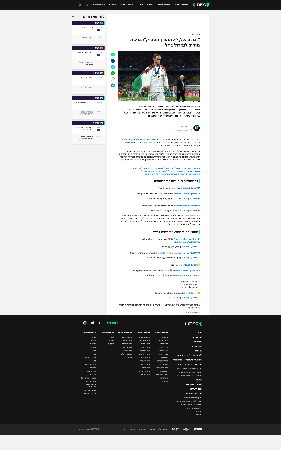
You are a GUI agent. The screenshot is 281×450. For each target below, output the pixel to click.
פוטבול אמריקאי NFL (88, 378)
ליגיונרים (164, 347)
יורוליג (111, 340)
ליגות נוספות (145, 374)
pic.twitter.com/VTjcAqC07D (187, 194)
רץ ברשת (196, 337)
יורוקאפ (111, 344)
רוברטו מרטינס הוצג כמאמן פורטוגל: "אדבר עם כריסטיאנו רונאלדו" (170, 171)
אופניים (93, 368)
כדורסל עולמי (108, 333)
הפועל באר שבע (162, 374)
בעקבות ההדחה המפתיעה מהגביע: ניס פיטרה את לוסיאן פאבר (172, 174)
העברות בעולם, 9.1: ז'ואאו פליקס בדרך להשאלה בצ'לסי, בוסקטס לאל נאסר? (166, 168)
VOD (141, 5)
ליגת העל (164, 337)
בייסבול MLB (91, 381)
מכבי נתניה (163, 378)
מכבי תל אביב (163, 364)
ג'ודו (94, 351)
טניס (198, 380)
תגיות (198, 411)
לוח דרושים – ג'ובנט (193, 408)
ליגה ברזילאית (144, 371)
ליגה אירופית (145, 340)
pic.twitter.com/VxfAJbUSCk (187, 242)
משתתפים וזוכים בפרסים (189, 364)
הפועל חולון (127, 351)
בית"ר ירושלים (162, 361)
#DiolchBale (194, 239)
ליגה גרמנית (145, 347)
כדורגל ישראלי (181, 5)
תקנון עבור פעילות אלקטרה (190, 372)
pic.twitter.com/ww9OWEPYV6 (186, 253)
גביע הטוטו (164, 344)
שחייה (93, 347)
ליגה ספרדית (145, 351)
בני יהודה (164, 381)
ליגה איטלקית (144, 354)
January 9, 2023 (189, 198)
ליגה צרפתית (145, 357)
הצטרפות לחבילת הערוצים (191, 404)
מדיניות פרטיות (193, 393)
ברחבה (150, 5)
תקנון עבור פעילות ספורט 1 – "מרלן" (186, 375)
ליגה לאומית (163, 340)
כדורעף (93, 344)
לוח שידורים (99, 5)
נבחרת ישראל (163, 354)
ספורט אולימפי (90, 357)
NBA (112, 337)
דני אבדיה (128, 357)
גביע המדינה (163, 351)
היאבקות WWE (90, 364)
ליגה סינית (146, 368)
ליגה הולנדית (145, 361)
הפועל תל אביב (162, 368)
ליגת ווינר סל (127, 337)
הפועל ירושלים (126, 354)
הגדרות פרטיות (129, 429)
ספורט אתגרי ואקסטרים (91, 386)
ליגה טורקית (145, 364)
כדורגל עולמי (164, 5)
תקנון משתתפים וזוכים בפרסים (189, 369)
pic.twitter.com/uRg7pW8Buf (186, 271)
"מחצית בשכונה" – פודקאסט (187, 360)
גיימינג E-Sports (193, 384)
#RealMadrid (194, 206)
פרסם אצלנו (162, 429)
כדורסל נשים (127, 344)
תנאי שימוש (195, 389)
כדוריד (93, 340)
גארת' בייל (151, 140)
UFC (94, 361)
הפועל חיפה (163, 371)
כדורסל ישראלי (128, 5)
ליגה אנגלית (145, 344)
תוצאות (112, 5)
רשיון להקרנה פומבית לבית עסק (188, 401)
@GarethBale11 (190, 188)
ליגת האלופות (144, 337)
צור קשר (152, 429)
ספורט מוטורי (91, 371)
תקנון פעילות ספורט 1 (192, 398)
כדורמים (93, 374)
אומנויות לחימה (90, 390)
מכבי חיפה (164, 357)
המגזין (198, 415)
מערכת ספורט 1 (185, 126)
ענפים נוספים (89, 333)
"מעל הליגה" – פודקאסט (189, 355)
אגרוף (93, 354)
